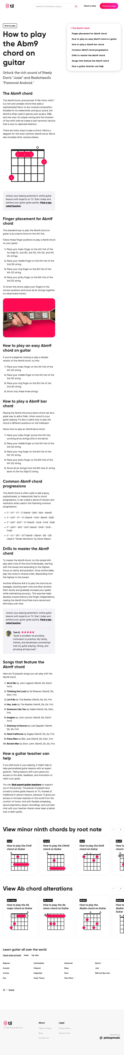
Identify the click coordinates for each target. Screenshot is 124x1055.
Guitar (11, 990)
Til (4, 990)
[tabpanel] (62, 970)
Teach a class (90, 6)
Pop (4, 978)
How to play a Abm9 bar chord (88, 44)
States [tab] (26, 955)
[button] (76, 6)
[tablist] (62, 955)
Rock (66, 973)
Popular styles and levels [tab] (12, 955)
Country (6, 973)
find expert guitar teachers (26, 784)
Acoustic (6, 968)
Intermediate (39, 963)
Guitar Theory (39, 978)
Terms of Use (64, 1033)
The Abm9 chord (80, 28)
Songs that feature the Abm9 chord (90, 60)
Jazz (97, 968)
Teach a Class (45, 1028)
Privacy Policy (65, 1028)
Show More (68, 978)
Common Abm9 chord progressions (90, 49)
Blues (66, 968)
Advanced (68, 963)
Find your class (109, 6)
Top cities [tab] (35, 955)
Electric (98, 963)
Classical (37, 968)
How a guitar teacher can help (88, 66)
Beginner (6, 963)
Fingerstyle (38, 973)
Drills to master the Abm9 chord (88, 55)
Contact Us (44, 1038)
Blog (41, 1033)
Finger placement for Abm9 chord (89, 33)
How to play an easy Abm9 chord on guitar (94, 39)
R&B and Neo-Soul (102, 973)
